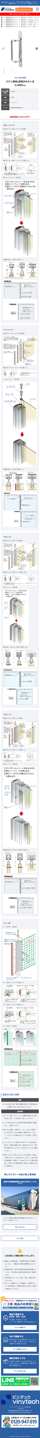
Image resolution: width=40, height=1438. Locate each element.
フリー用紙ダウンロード (20, 1349)
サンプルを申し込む (20, 1371)
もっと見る (20, 1238)
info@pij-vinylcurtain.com (24, 7)
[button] (36, 48)
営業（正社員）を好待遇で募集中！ (20, 14)
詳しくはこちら (20, 1227)
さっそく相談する (20, 1327)
